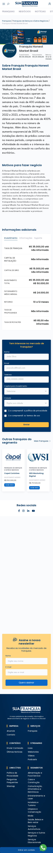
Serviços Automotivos (34, 827)
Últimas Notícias (14, 752)
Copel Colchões (11, 473)
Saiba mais (9, 485)
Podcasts (32, 759)
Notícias (40, 11)
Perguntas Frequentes (12, 781)
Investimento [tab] (10, 238)
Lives (30, 748)
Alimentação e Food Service (35, 774)
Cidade (7, 398)
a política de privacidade (35, 411)
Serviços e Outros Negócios (36, 834)
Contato (11, 734)
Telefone (7, 374)
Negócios (25, 11)
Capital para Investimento (15, 386)
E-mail (8, 667)
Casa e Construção (34, 781)
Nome (6, 352)
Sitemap (11, 786)
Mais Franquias (41, 441)
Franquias (8, 11)
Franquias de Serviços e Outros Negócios (31, 21)
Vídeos (31, 755)
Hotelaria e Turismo (33, 804)
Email (6, 363)
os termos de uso (32, 416)
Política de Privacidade (12, 774)
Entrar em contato (26, 850)
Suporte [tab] (38, 238)
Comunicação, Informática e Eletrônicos (35, 789)
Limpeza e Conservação (34, 810)
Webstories (33, 752)
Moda (30, 815)
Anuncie (11, 731)
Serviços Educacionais (34, 841)
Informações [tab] (26, 238)
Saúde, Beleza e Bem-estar (35, 821)
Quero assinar (26, 682)
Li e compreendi (27, 411)
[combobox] (25, 403)
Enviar (26, 424)
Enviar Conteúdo (15, 748)
